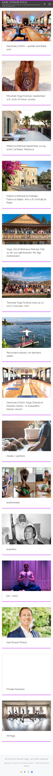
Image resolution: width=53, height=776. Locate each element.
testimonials (13, 502)
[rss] (21, 772)
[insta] (28, 772)
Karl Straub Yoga (21, 759)
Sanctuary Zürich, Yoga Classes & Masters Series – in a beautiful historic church (25, 406)
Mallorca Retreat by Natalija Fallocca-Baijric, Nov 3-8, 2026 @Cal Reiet (26, 199)
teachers (11, 549)
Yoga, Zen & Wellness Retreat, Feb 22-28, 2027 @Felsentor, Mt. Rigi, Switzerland (26, 252)
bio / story (12, 595)
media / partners (16, 456)
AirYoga (11, 735)
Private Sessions (16, 689)
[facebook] (24, 772)
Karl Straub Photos (17, 642)
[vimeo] (32, 772)
